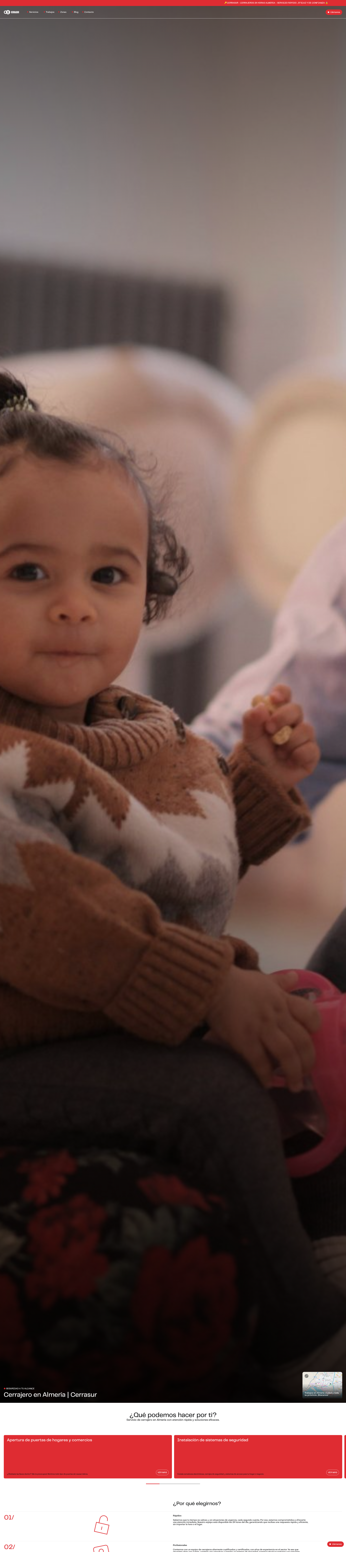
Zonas (63, 12)
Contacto (89, 12)
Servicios (33, 12)
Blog (76, 12)
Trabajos (50, 12)
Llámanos (335, 12)
